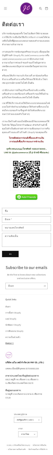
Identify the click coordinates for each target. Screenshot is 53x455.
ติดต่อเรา (9, 343)
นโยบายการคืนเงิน (39, 445)
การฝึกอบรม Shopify (14, 331)
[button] (5, 8)
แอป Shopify (10, 319)
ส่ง (10, 254)
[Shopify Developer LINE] (26, 197)
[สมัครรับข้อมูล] (44, 286)
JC (13, 445)
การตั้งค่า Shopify (13, 313)
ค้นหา (8, 306)
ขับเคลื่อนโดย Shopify (22, 445)
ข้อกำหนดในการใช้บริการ (38, 449)
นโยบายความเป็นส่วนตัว (17, 449)
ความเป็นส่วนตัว (12, 337)
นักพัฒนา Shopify (13, 325)
